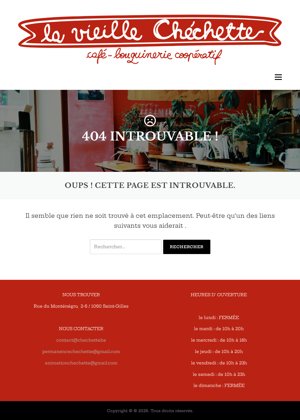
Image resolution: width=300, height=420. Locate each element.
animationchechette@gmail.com (81, 363)
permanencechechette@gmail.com (81, 351)
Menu (278, 77)
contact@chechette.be (81, 340)
